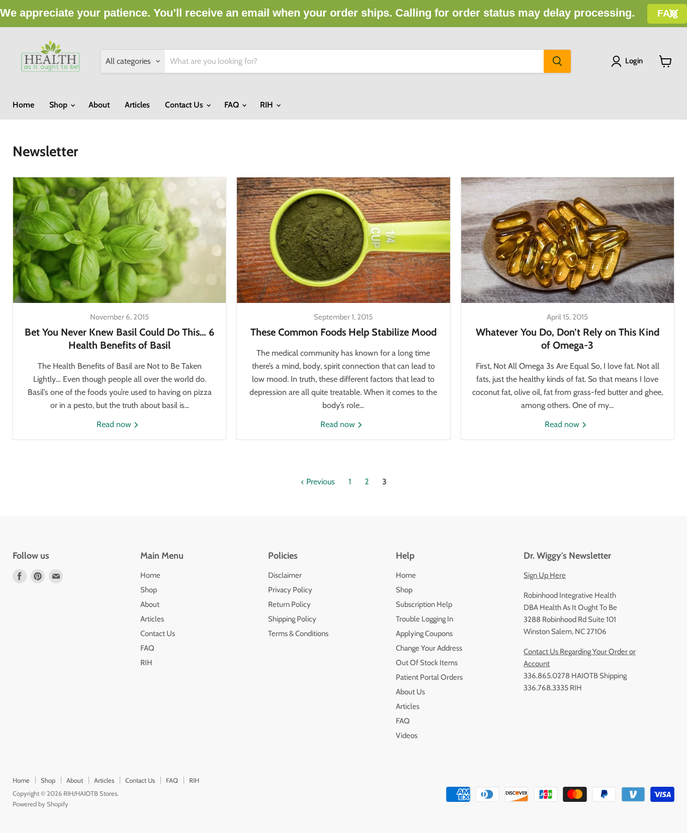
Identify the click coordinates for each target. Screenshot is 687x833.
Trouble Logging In (424, 618)
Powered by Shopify (40, 804)
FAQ (232, 105)
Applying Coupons (424, 633)
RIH (267, 105)
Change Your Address (429, 648)
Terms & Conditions (298, 633)
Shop (59, 105)
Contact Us (185, 105)
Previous (319, 481)
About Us (410, 691)
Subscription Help (424, 604)
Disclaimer (285, 575)
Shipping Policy (292, 618)
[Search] (557, 61)
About (99, 105)
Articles (137, 105)
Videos (406, 735)
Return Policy (289, 604)
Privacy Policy (290, 589)
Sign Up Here (545, 575)
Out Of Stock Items (427, 662)
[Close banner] (673, 14)
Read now (115, 424)
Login (634, 60)
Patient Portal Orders (429, 677)
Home (23, 105)
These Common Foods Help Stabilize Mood (343, 332)
